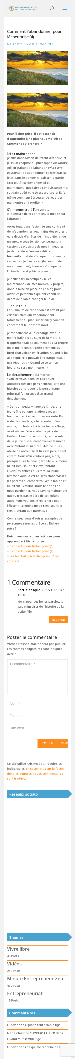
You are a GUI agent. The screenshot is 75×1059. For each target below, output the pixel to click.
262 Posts (13, 971)
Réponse (58, 619)
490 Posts (13, 986)
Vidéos (14, 963)
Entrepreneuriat (25, 993)
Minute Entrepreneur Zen (35, 978)
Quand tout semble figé (43, 1025)
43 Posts (13, 956)
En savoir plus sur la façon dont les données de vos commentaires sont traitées (35, 774)
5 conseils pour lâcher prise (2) (31, 551)
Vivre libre (46, 44)
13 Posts (13, 1000)
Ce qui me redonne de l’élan (46, 1047)
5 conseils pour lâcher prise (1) (31, 546)
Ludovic (17, 44)
